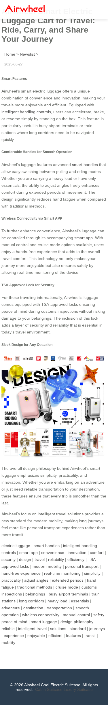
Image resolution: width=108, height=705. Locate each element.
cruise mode (67, 587)
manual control (76, 614)
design (25, 559)
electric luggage (15, 545)
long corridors (31, 601)
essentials (80, 601)
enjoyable (36, 635)
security (8, 559)
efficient (55, 635)
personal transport (81, 566)
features (73, 635)
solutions (58, 628)
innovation (77, 552)
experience (14, 635)
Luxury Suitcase (78, 689)
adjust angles (36, 580)
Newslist (27, 54)
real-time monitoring (62, 573)
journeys (97, 628)
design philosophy (76, 621)
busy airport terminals (68, 594)
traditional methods (34, 587)
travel (40, 559)
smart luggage (44, 621)
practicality (11, 580)
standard (78, 628)
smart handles (85, 164)
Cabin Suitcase (48, 689)
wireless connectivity (40, 614)
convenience (52, 552)
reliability (56, 559)
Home (9, 54)
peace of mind (14, 621)
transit (90, 635)
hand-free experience (21, 573)
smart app (83, 237)
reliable (8, 628)
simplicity (92, 573)
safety (98, 614)
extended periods (68, 580)
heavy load (57, 601)
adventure (10, 608)
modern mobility (47, 566)
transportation (59, 608)
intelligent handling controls (26, 112)
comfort (97, 552)
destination (33, 608)
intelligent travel (32, 628)
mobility (8, 642)
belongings (35, 594)
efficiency (75, 559)
